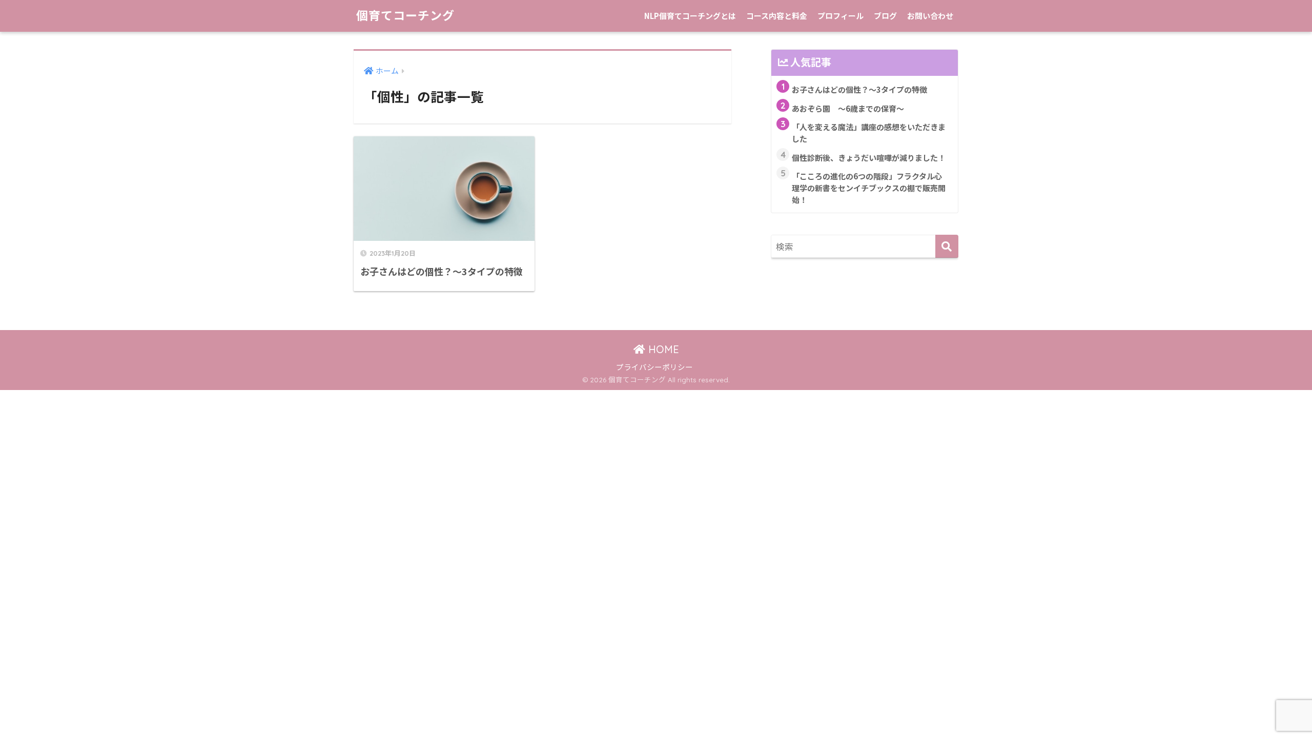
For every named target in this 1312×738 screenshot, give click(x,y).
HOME (662, 349)
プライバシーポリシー (654, 366)
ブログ (885, 15)
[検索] (946, 246)
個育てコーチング (405, 15)
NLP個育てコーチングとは (690, 15)
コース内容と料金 (776, 15)
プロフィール (840, 15)
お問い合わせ (930, 15)
